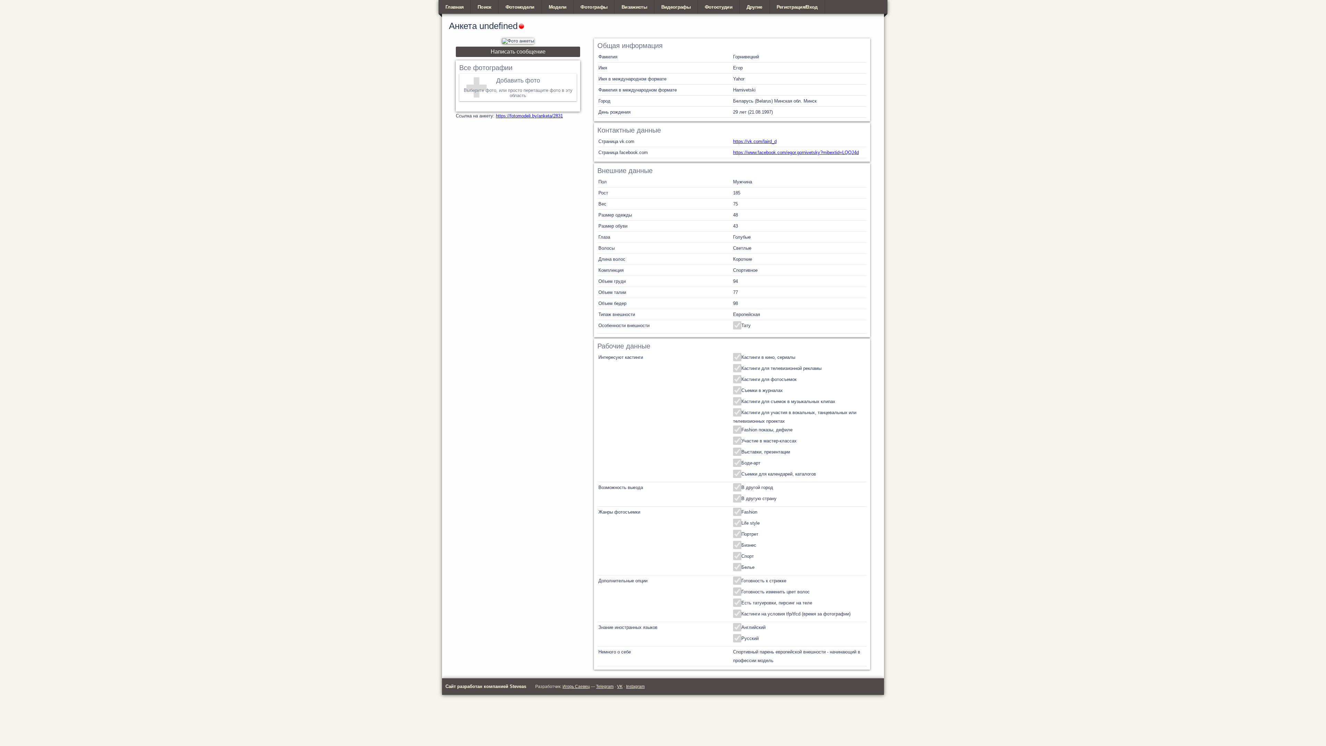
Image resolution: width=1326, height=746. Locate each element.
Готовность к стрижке (763, 580)
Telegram (605, 686)
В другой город (757, 487)
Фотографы (593, 7)
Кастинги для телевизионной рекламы (781, 368)
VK (620, 686)
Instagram (635, 686)
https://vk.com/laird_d (755, 141)
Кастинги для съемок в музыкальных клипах (788, 401)
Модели (558, 7)
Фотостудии (718, 7)
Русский (750, 638)
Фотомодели (520, 7)
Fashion (749, 512)
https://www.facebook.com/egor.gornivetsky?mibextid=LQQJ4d (796, 152)
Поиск (484, 7)
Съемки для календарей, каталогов (778, 474)
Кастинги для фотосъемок (769, 379)
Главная (454, 7)
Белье (748, 567)
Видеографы (676, 7)
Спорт (747, 556)
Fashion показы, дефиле (766, 429)
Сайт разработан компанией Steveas (485, 686)
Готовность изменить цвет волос (775, 591)
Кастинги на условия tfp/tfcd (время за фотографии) (796, 613)
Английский (753, 627)
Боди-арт (750, 463)
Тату (746, 325)
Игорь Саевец (576, 686)
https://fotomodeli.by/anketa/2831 (529, 115)
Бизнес (748, 545)
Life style (750, 523)
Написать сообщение (518, 52)
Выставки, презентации (765, 452)
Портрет (749, 534)
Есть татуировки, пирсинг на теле (776, 602)
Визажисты (634, 7)
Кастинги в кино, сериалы (768, 357)
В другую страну (759, 498)
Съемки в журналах (762, 390)
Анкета (463, 26)
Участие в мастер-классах (769, 440)
